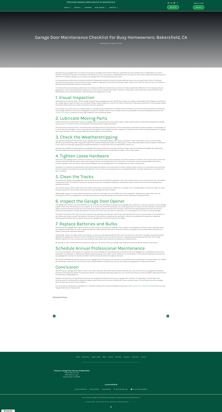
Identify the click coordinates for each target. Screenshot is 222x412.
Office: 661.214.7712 (72, 373)
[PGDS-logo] (114, 368)
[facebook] (111, 407)
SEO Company (133, 401)
